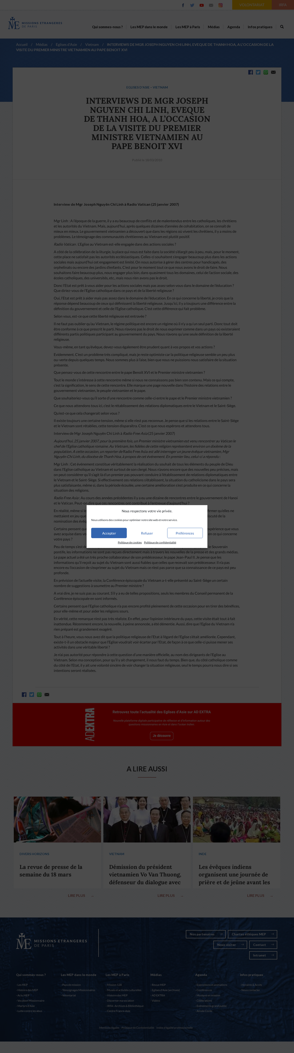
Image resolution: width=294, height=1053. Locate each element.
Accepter (109, 533)
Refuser (147, 533)
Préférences (185, 533)
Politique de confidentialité (160, 542)
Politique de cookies (130, 542)
